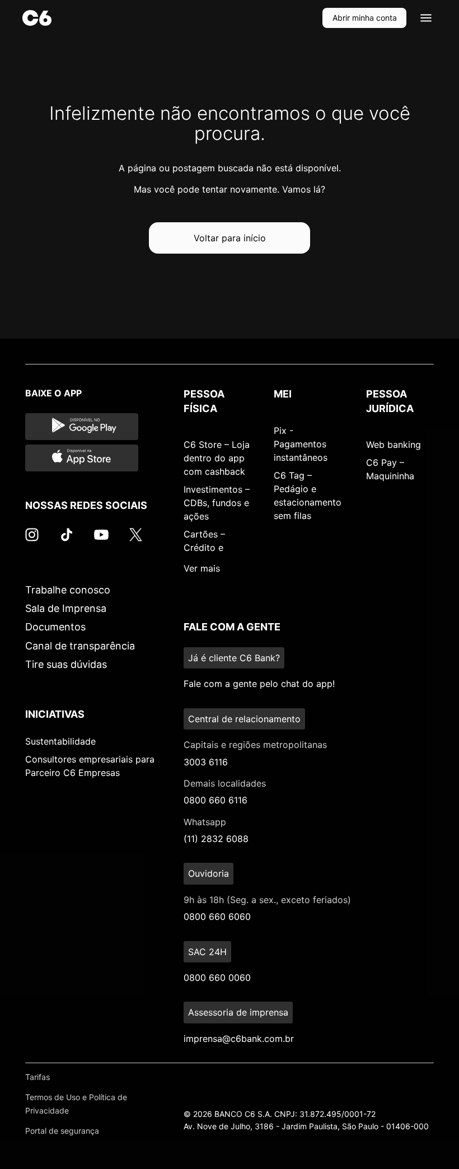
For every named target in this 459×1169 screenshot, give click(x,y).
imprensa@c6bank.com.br (239, 1038)
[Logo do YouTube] (101, 540)
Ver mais (202, 568)
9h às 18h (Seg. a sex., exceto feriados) (267, 899)
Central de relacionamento (244, 718)
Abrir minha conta (364, 17)
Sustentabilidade (60, 741)
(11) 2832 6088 (216, 838)
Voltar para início (230, 238)
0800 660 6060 (217, 916)
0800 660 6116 (215, 800)
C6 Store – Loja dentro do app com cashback (217, 458)
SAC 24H (207, 951)
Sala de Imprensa (65, 608)
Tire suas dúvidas (66, 664)
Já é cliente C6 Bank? (234, 657)
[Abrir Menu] (426, 18)
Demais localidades (225, 783)
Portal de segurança (62, 1130)
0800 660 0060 (217, 977)
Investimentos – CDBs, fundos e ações (217, 503)
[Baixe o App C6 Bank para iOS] (81, 458)
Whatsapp (205, 821)
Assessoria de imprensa (238, 1012)
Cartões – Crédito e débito (204, 548)
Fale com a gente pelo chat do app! (259, 683)
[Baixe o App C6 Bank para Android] (81, 426)
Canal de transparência (80, 646)
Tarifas (37, 1077)
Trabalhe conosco (67, 590)
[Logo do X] (135, 540)
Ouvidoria (208, 873)
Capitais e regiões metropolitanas (255, 744)
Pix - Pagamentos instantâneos (300, 444)
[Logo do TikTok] (67, 540)
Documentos (55, 627)
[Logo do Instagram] (32, 540)
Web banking (393, 444)
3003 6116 (206, 762)
